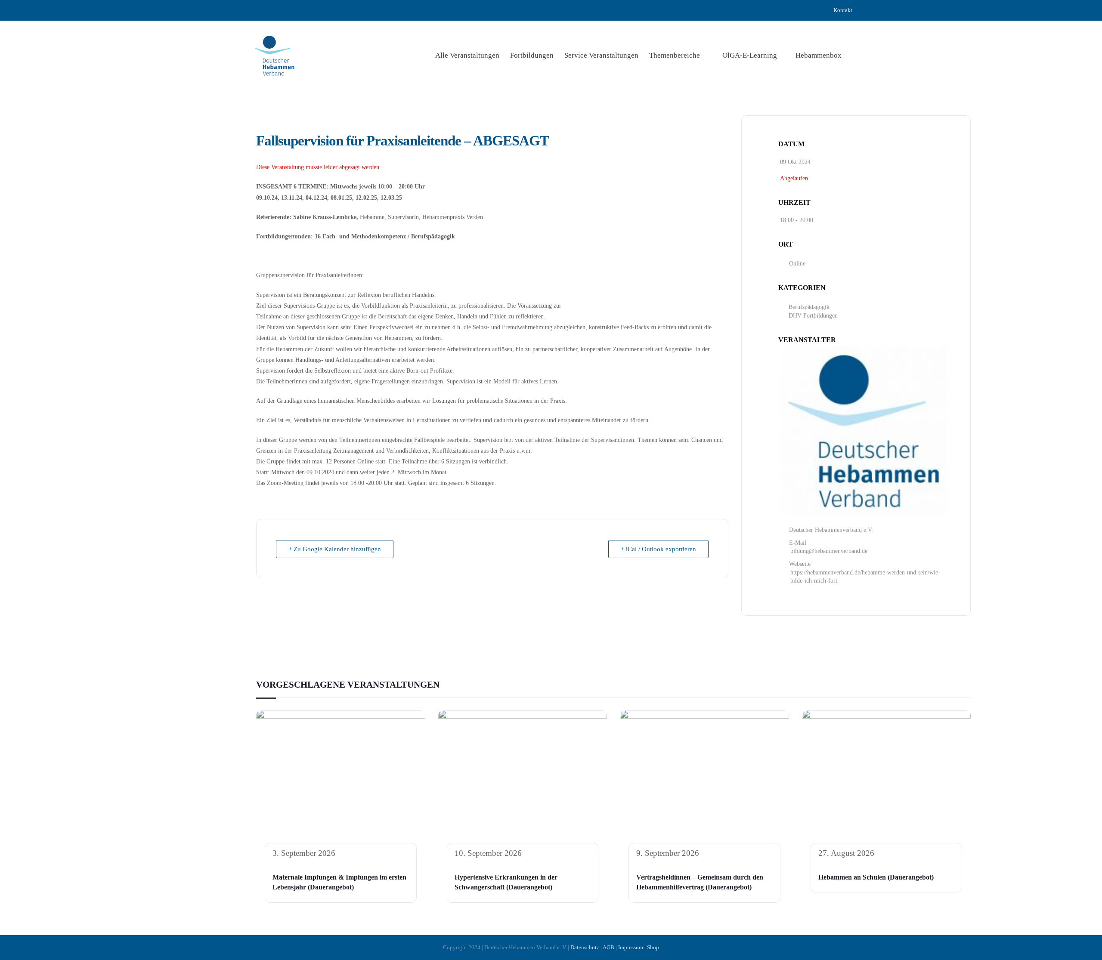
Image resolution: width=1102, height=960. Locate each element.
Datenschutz (584, 947)
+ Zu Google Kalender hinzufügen (334, 549)
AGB (608, 947)
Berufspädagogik (809, 307)
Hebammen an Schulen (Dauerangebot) (876, 877)
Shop (653, 947)
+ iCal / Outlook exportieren (658, 549)
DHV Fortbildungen (813, 315)
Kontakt (842, 10)
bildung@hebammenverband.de (828, 551)
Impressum (630, 947)
